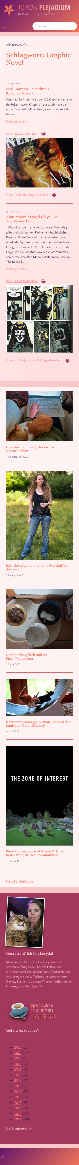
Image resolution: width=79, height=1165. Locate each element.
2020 (17, 1074)
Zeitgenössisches (37, 194)
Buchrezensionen (22, 133)
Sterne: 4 (32, 360)
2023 (17, 1058)
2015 (17, 1102)
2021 (17, 1069)
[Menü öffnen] (4, 26)
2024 (17, 1052)
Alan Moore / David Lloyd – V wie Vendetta (31, 219)
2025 (17, 1047)
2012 (17, 1119)
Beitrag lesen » (17, 121)
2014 (17, 1107)
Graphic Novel (15, 194)
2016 (17, 1096)
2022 (17, 1063)
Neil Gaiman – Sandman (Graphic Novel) (27, 91)
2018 (17, 1085)
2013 (17, 1113)
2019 (17, 1080)
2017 (17, 1091)
